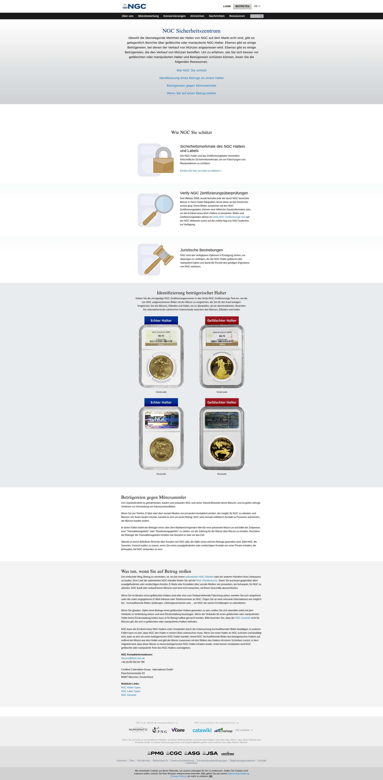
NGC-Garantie (242, 618)
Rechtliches (143, 760)
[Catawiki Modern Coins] (202, 730)
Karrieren (122, 760)
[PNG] (159, 729)
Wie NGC (192, 70)
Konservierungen (175, 16)
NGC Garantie (128, 695)
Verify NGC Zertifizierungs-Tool (229, 217)
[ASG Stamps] (192, 753)
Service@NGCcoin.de (133, 658)
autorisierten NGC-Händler (199, 577)
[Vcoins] (178, 729)
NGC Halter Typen (131, 687)
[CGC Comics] (174, 753)
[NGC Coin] (135, 6)
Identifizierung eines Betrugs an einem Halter (191, 78)
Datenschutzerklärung (182, 760)
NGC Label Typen (130, 691)
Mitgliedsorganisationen (242, 760)
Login (227, 6)
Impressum (191, 763)
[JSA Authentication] (210, 753)
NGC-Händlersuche (206, 580)
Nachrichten (217, 16)
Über (132, 760)
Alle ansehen (242, 730)
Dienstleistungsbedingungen (212, 760)
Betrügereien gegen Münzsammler (191, 85)
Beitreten (242, 6)
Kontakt (262, 760)
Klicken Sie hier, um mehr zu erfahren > (201, 170)
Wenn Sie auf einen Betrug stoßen (191, 93)
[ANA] (138, 729)
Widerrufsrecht (160, 760)
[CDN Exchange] (223, 730)
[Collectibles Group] (228, 753)
